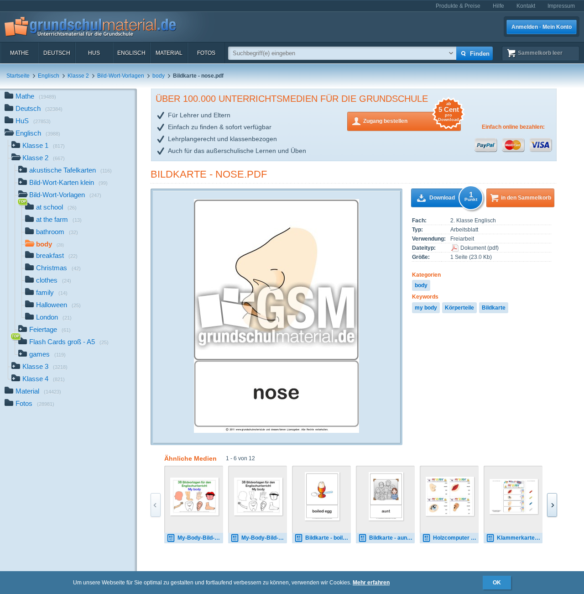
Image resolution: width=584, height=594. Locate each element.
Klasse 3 (45, 366)
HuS (94, 53)
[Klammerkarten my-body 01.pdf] (514, 496)
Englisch (131, 53)
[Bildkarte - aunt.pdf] (386, 496)
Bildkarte (494, 308)
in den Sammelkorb (526, 197)
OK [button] (497, 582)
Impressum (561, 6)
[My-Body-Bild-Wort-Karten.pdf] (194, 496)
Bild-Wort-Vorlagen (120, 76)
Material (169, 53)
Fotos (206, 53)
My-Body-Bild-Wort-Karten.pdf (200, 538)
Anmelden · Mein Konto (541, 27)
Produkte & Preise (458, 6)
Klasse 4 (43, 379)
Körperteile (459, 308)
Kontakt (525, 6)
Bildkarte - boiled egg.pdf (328, 538)
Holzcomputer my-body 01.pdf (456, 538)
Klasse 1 (43, 145)
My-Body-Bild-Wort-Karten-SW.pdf (264, 538)
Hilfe (498, 6)
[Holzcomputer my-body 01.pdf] (450, 496)
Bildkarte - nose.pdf (209, 174)
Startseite (18, 76)
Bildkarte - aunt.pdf (392, 538)
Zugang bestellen (411, 118)
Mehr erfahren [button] (371, 582)
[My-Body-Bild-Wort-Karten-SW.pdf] (258, 496)
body (158, 76)
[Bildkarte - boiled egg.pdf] (322, 496)
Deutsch (56, 53)
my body (426, 308)
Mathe (19, 53)
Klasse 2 (78, 76)
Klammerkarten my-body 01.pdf (519, 538)
